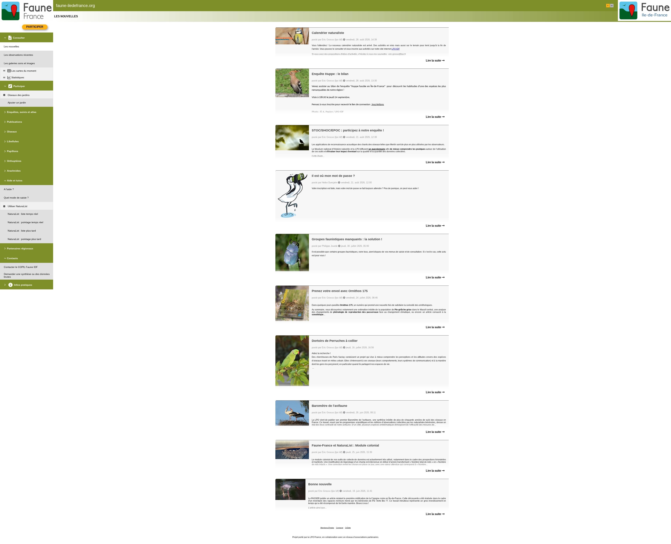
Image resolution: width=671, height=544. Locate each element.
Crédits (348, 528)
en (612, 5)
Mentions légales (327, 528)
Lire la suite (434, 60)
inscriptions (377, 104)
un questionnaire (377, 149)
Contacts (339, 528)
